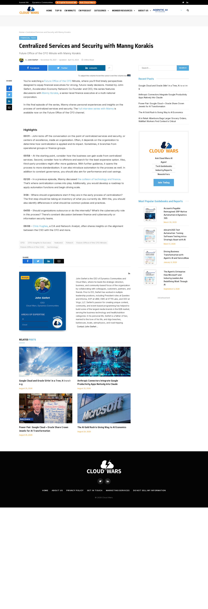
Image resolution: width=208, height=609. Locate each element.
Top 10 (58, 10)
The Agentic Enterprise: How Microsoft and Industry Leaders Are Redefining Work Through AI (175, 278)
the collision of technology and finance (99, 179)
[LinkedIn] (9, 101)
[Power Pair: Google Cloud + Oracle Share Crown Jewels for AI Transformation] (45, 408)
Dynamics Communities (42, 2)
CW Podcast (85, 10)
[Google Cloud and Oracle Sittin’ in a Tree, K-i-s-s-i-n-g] (45, 362)
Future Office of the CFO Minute (92, 243)
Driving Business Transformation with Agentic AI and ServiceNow (176, 255)
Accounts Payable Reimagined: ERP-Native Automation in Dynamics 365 (175, 213)
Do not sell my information (149, 490)
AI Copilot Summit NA (66, 2)
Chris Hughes (40, 226)
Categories (100, 10)
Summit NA (24, 2)
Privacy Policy (75, 490)
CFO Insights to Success (39, 243)
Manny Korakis (50, 93)
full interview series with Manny (96, 108)
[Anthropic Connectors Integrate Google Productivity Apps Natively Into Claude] (104, 362)
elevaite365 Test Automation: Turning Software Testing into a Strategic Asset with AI (175, 234)
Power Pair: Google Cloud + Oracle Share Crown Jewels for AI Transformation (43, 429)
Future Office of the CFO (57, 81)
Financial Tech (28, 38)
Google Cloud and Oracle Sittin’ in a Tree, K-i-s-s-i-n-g (45, 382)
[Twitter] (9, 95)
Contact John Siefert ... (87, 326)
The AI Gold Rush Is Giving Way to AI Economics (101, 427)
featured (58, 243)
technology (52, 247)
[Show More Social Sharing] (109, 68)
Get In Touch (94, 490)
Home (49, 10)
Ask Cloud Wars (87, 2)
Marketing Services (117, 490)
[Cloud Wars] (29, 10)
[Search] (187, 10)
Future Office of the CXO (32, 247)
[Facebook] (9, 88)
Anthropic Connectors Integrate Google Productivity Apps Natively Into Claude (97, 382)
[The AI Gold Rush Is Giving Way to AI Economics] (104, 408)
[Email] (9, 107)
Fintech (69, 243)
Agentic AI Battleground (160, 9)
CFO (22, 243)
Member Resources (122, 10)
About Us (143, 10)
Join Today (164, 182)
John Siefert (33, 60)
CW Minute (70, 10)
